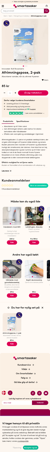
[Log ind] (9, 393)
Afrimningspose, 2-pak (12, 333)
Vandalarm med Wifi (11, 227)
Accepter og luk (30, 448)
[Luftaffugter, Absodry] (34, 216)
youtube (45, 393)
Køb (34, 242)
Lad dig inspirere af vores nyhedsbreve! (25, 399)
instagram (38, 393)
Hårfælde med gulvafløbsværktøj (12, 281)
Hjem (10, 16)
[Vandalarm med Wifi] (12, 216)
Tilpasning (17, 448)
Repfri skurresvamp (34, 280)
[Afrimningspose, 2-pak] (12, 322)
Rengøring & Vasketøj (21, 16)
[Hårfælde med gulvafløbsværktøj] (12, 269)
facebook (32, 393)
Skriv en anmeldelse (38, 186)
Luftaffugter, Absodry (34, 227)
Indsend (40, 403)
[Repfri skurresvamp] (34, 269)
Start (5, 16)
